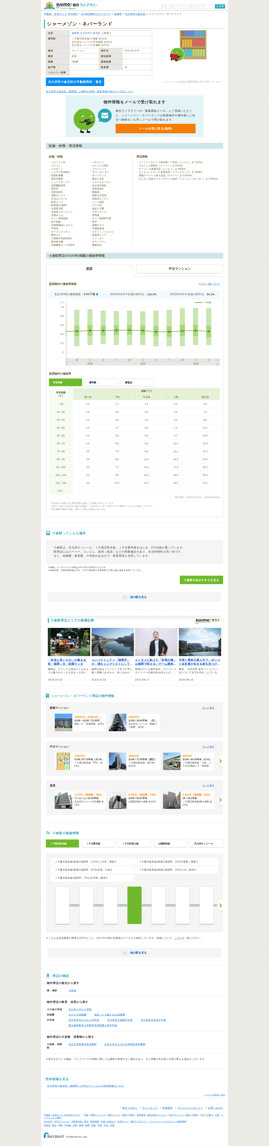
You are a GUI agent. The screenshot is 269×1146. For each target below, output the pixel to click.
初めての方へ (130, 1108)
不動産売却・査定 (80, 1121)
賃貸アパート (113, 1115)
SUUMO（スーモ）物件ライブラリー (70, 5)
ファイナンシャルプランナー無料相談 (167, 1121)
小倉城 (72, 990)
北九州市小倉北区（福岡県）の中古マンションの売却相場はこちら (85, 1085)
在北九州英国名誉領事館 (83, 1044)
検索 (221, 6)
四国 (93, 1125)
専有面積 (57, 382)
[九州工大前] (182, 905)
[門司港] (62, 905)
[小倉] (134, 905)
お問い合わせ (215, 1108)
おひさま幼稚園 (77, 1014)
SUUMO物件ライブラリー (96, 14)
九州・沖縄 (109, 1125)
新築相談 (94, 1121)
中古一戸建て (206, 1115)
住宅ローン (123, 1121)
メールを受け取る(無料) (156, 128)
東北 (54, 1125)
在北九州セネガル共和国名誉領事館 (125, 1044)
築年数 (92, 382)
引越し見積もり (108, 1121)
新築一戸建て (192, 1115)
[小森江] (86, 905)
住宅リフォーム (62, 1121)
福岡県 (118, 14)
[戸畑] (206, 905)
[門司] (110, 905)
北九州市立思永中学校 (153, 1020)
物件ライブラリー (139, 1121)
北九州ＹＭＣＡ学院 (80, 1009)
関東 (60, 1125)
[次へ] (220, 761)
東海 (81, 1125)
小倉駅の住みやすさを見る (201, 580)
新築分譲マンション (157, 1115)
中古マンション (176, 1115)
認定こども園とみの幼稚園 (109, 1014)
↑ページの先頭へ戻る (214, 1095)
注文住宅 (48, 1121)
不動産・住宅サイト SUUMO (61, 14)
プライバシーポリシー (190, 1108)
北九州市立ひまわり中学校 (84, 1020)
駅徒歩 (128, 382)
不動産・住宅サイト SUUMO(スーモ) (62, 1115)
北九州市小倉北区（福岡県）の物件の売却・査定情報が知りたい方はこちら (89, 91)
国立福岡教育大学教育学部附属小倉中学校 (93, 1025)
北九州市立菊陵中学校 (120, 1020)
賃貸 (86, 1115)
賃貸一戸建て (128, 1115)
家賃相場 (141, 1115)
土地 (217, 1115)
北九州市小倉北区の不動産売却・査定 (75, 81)
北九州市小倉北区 (135, 14)
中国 (99, 1125)
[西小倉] (158, 905)
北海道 (47, 1125)
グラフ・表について (209, 284)
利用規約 (167, 1108)
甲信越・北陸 (70, 1125)
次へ (220, 905)
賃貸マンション (98, 1115)
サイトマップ (150, 1108)
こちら (178, 938)
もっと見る (208, 707)
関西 (87, 1125)
